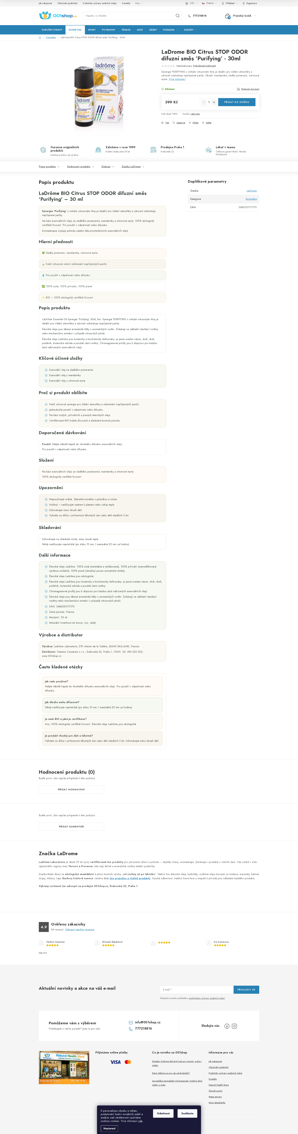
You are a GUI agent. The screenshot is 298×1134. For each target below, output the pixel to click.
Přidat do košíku (236, 102)
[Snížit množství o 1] (204, 102)
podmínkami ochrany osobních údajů (207, 998)
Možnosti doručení (250, 89)
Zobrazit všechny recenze (79, 929)
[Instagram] (234, 1026)
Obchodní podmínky (67, 3)
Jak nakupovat (45, 3)
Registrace (252, 3)
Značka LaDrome (131, 166)
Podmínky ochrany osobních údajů (100, 3)
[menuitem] (52, 29)
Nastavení (109, 1128)
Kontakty (126, 3)
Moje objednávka (217, 1102)
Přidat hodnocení (71, 789)
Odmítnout (163, 1113)
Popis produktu (47, 166)
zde (140, 1121)
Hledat (177, 16)
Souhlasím (187, 1113)
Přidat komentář (71, 826)
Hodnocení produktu (78, 166)
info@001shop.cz (148, 1022)
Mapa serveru (215, 1096)
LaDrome (195, 113)
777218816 (199, 15)
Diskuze (106, 166)
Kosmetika (251, 199)
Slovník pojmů (215, 1090)
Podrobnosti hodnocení (204, 65)
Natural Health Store (219, 1085)
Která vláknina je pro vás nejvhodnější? (171, 1073)
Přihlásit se (246, 989)
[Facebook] (226, 1026)
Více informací (177, 79)
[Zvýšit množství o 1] (214, 102)
